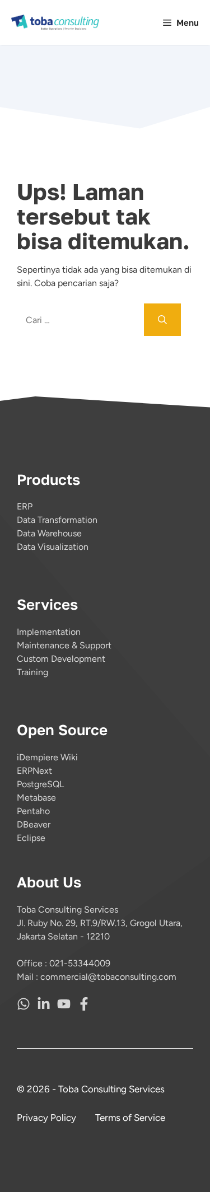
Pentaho (33, 811)
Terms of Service (130, 1117)
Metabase (36, 797)
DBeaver (33, 824)
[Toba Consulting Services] (55, 22)
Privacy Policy (46, 1117)
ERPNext (34, 770)
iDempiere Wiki (47, 757)
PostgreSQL (40, 784)
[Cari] (162, 319)
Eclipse (31, 838)
